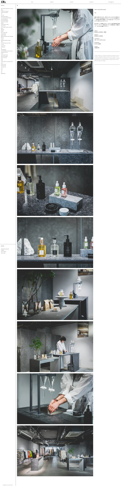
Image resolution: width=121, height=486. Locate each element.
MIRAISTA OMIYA (3, 35)
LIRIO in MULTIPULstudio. (4, 20)
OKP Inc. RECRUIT (3, 251)
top (32, 2)
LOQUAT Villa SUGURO (4, 12)
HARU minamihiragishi (4, 56)
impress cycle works (4, 57)
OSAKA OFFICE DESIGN (4, 21)
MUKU (2, 58)
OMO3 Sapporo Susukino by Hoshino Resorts (6, 28)
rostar (2, 62)
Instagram (111, 2)
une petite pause (3, 66)
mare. (2, 68)
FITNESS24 (2, 250)
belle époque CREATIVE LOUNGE (5, 40)
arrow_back (17, 5)
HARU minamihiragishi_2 (4, 16)
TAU (1, 72)
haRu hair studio (3, 65)
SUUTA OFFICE (3, 25)
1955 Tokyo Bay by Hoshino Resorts (6, 17)
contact (91, 2)
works (71, 2)
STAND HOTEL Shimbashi (5, 11)
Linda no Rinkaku (3, 33)
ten (1, 48)
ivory (1, 70)
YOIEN (2, 60)
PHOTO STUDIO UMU (4, 32)
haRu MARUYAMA (3, 49)
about (52, 2)
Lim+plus (2, 39)
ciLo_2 (2, 69)
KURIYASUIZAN (3, 73)
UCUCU (2, 53)
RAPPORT (2, 23)
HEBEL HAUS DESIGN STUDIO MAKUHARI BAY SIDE (7, 37)
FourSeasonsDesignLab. (4, 19)
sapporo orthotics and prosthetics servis (7, 61)
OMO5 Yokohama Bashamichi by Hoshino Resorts (7, 9)
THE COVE (2, 15)
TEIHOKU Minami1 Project (5, 24)
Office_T (2, 41)
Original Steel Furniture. (4, 54)
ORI (1, 13)
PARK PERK (2, 29)
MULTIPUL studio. (3, 64)
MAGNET (2, 31)
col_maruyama (3, 45)
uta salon (2, 44)
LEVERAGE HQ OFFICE (4, 52)
